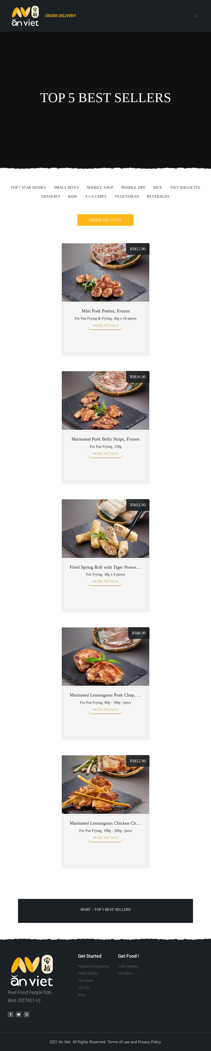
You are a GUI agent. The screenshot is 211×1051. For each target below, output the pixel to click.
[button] (196, 16)
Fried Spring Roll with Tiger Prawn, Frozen (111, 567)
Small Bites (66, 187)
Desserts (50, 196)
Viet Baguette (185, 187)
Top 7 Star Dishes (28, 187)
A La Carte (96, 196)
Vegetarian (127, 196)
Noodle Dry (133, 187)
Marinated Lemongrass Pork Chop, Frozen (110, 695)
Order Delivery (105, 220)
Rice (157, 187)
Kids (72, 196)
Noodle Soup (100, 187)
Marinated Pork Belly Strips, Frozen (105, 439)
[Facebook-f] (10, 1014)
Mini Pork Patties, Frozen (106, 310)
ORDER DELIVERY (60, 15)
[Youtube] (18, 1014)
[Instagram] (26, 1014)
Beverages (158, 196)
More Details (105, 325)
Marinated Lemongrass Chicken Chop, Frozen (113, 823)
